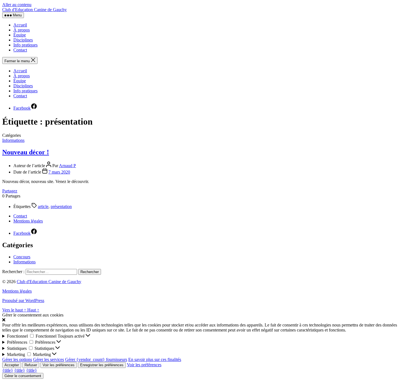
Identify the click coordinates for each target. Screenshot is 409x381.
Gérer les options (17, 359)
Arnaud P (67, 165)
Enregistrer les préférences (102, 365)
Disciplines (23, 40)
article (43, 206)
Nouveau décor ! (25, 152)
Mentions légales (28, 221)
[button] (204, 320)
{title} (7, 370)
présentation (61, 206)
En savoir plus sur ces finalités (154, 359)
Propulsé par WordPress (23, 300)
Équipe (19, 35)
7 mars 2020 (59, 172)
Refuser (30, 365)
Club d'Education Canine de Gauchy (34, 9)
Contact (20, 50)
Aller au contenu (16, 4)
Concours (21, 256)
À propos (21, 30)
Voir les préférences (59, 365)
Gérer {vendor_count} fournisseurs (96, 359)
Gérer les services (48, 359)
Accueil (20, 25)
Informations (13, 140)
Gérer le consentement (22, 376)
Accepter (11, 365)
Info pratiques (25, 45)
